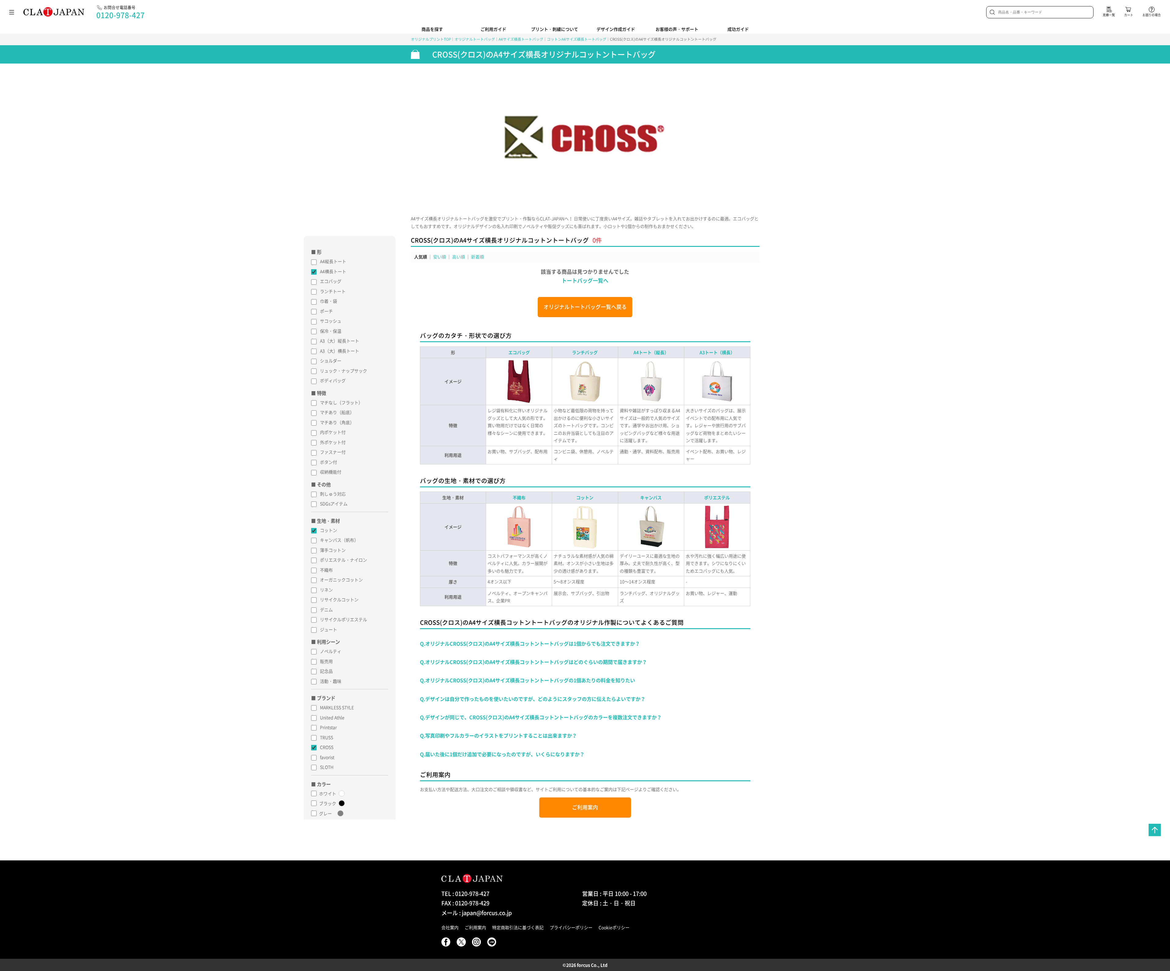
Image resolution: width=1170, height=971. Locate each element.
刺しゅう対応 (333, 494)
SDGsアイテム (333, 503)
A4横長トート (333, 271)
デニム (326, 609)
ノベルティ (330, 651)
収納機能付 (330, 472)
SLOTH (326, 767)
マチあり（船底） (337, 412)
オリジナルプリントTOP (431, 39)
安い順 (439, 257)
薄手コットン (333, 550)
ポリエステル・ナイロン (343, 560)
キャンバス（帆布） (339, 540)
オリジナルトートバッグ (475, 39)
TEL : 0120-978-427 (465, 893)
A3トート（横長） (717, 352)
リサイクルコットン (339, 599)
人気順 (420, 257)
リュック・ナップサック (343, 371)
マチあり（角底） (337, 422)
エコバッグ (330, 281)
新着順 (477, 257)
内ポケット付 (333, 432)
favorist (327, 757)
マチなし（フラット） (341, 402)
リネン (326, 590)
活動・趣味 (330, 681)
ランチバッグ (585, 352)
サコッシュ (330, 321)
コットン (328, 530)
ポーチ (326, 311)
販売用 (326, 661)
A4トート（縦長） (651, 352)
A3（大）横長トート (339, 351)
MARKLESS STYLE (337, 707)
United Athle (332, 717)
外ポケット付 (333, 442)
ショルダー (330, 360)
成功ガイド (738, 29)
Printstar (328, 727)
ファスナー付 (333, 452)
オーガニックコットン (341, 580)
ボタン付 (328, 462)
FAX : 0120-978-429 (465, 903)
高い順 (458, 257)
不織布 (326, 570)
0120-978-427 (120, 14)
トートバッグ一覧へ (585, 280)
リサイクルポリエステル (343, 619)
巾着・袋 (328, 301)
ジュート (328, 629)
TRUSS (326, 737)
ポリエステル (717, 497)
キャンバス (651, 497)
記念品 (326, 671)
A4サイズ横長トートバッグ (521, 39)
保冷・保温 (330, 331)
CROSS (326, 747)
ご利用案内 (585, 807)
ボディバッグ (333, 380)
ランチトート (333, 291)
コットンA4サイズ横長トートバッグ (576, 39)
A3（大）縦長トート (339, 341)
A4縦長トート (333, 261)
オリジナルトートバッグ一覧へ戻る (585, 306)
